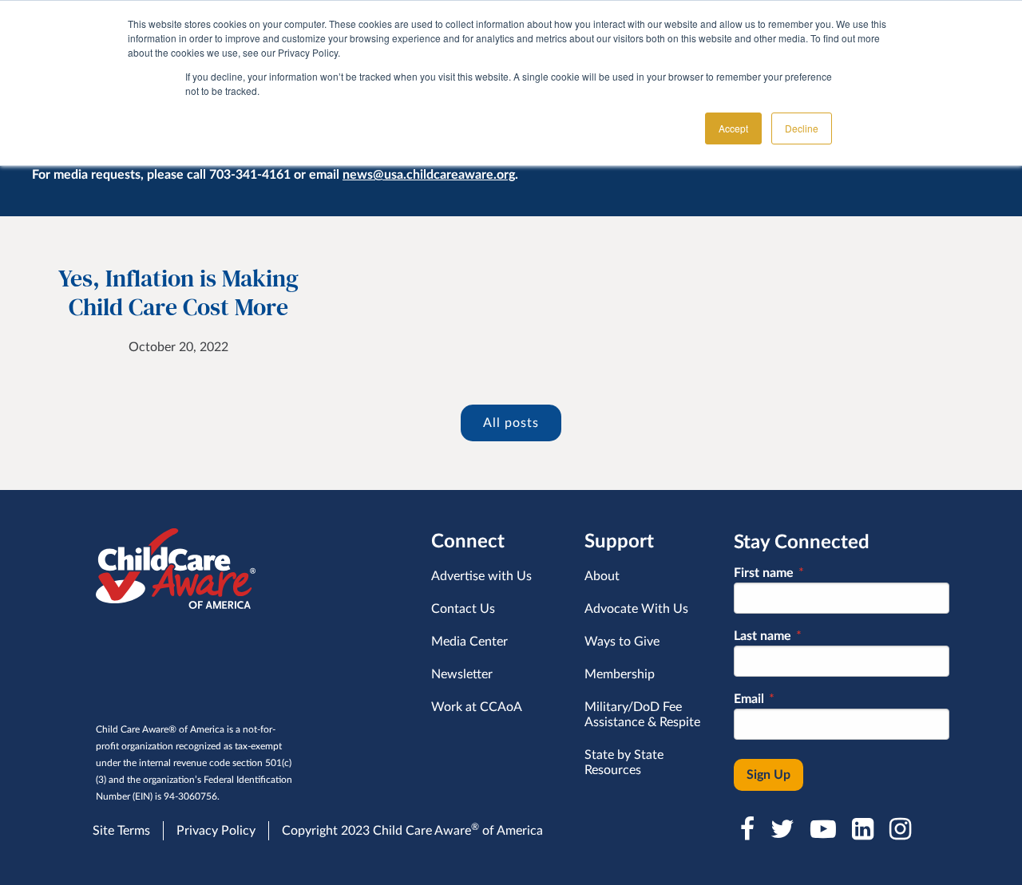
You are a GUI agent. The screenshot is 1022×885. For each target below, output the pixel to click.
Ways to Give (622, 641)
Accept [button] (733, 128)
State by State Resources (624, 762)
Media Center (469, 641)
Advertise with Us (481, 576)
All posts (511, 423)
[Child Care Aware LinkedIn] (864, 829)
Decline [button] (801, 128)
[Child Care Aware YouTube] (825, 829)
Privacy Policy (216, 830)
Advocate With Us (636, 609)
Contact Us (463, 609)
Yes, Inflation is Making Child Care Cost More (178, 292)
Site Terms (121, 830)
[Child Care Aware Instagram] (902, 829)
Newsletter (462, 674)
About (602, 576)
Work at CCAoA (476, 707)
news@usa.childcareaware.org (429, 174)
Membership (619, 674)
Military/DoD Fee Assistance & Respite (642, 715)
